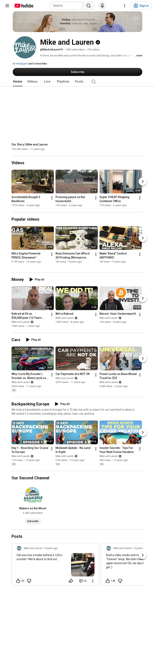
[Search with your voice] (102, 6)
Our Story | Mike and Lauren (30, 144)
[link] (55, 565)
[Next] (143, 182)
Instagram (22, 63)
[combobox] (67, 5)
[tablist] (77, 81)
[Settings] (124, 5)
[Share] (71, 581)
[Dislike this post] (29, 581)
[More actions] (52, 198)
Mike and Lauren (21, 322)
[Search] (88, 6)
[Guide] (7, 5)
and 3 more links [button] (37, 63)
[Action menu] (93, 581)
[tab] (17, 81)
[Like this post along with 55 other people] (18, 581)
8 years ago (51, 548)
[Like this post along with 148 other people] (108, 581)
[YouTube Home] (23, 5)
